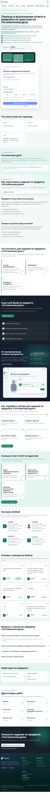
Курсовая (4, 5)
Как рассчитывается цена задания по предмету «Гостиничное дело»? (25, 646)
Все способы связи (25, 779)
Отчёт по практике (40, 5)
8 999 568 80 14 (24, 775)
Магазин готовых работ (26, 762)
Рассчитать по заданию (9, 502)
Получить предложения (20, 103)
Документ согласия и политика (31, 99)
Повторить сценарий (7, 364)
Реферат (23, 5)
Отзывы (23, 766)
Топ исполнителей (25, 764)
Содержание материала (8, 192)
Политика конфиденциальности (43, 785)
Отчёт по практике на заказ (13, 676)
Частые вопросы (39, 760)
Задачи (17, 5)
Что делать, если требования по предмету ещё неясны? (25, 651)
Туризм (37, 676)
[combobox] (20, 89)
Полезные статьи (39, 762)
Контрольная (11, 5)
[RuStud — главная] (4, 2)
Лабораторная (30, 5)
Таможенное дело (37, 679)
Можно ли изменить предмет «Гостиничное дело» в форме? (25, 636)
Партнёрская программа (41, 766)
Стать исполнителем (40, 764)
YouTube (12, 767)
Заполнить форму (7, 316)
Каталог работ (8, 10)
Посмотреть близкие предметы (8, 748)
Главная (2, 10)
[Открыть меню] (47, 2)
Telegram (3, 767)
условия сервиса (25, 105)
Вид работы (5, 87)
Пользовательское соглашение (32, 785)
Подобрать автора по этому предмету (12, 745)
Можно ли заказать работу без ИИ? (25, 657)
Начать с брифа (7, 446)
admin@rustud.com (26, 777)
